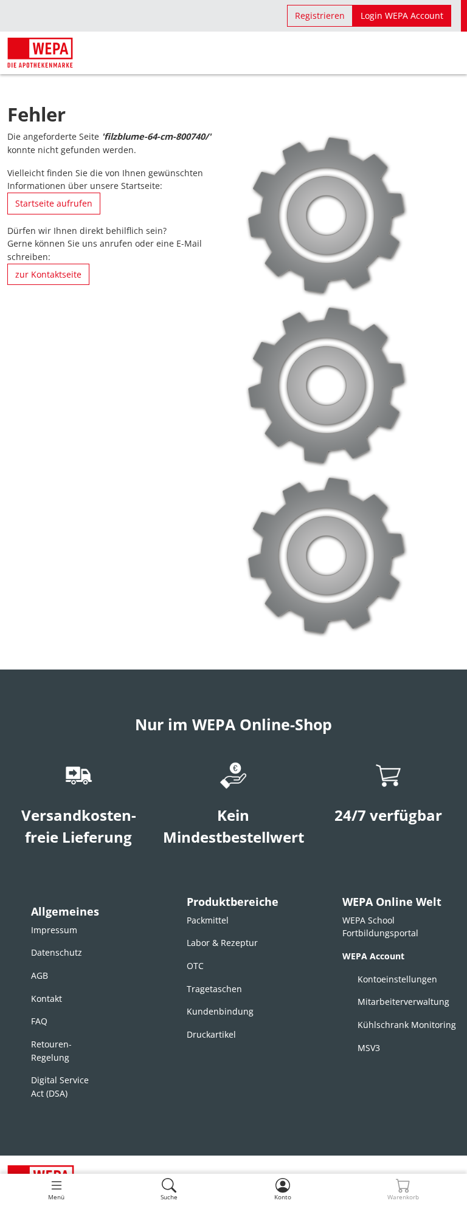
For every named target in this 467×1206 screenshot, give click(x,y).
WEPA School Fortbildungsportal (380, 926)
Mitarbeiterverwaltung (403, 1001)
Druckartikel (211, 1034)
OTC (195, 965)
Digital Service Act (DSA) (60, 1086)
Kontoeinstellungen (397, 979)
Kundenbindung (220, 1011)
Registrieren (320, 15)
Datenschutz (56, 952)
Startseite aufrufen (53, 203)
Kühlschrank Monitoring (407, 1024)
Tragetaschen (214, 989)
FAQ (39, 1021)
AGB (39, 975)
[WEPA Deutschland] (40, 53)
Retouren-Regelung (51, 1050)
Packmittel (208, 920)
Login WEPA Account (402, 15)
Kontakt (46, 998)
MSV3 (369, 1048)
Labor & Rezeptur (222, 942)
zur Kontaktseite (48, 274)
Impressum (54, 930)
